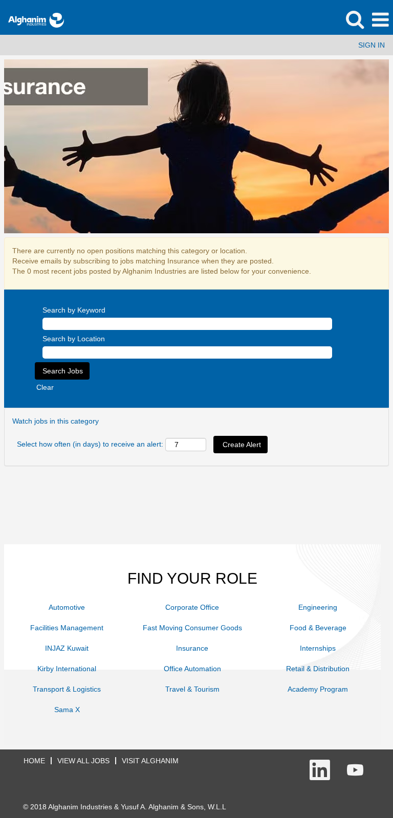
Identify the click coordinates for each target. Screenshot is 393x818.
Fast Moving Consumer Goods (192, 628)
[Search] (354, 19)
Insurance (192, 648)
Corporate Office (192, 607)
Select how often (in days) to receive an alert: (90, 444)
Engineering (317, 607)
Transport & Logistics (67, 689)
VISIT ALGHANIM (150, 761)
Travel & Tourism (192, 689)
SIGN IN (371, 45)
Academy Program (318, 689)
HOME (34, 761)
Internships (318, 648)
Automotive (67, 607)
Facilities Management (66, 628)
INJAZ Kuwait (67, 648)
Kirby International (66, 669)
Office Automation (192, 669)
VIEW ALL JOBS (83, 761)
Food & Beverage (318, 628)
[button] (380, 19)
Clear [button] (45, 387)
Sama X (67, 709)
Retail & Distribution (318, 669)
